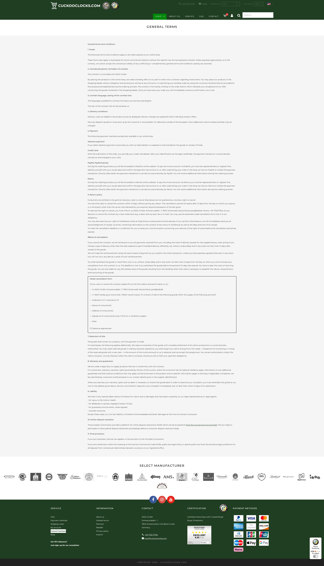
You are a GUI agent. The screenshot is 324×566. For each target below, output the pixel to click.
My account (56, 527)
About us (174, 16)
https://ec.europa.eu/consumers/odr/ (201, 425)
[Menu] (319, 539)
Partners (100, 524)
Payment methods (59, 520)
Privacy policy (102, 531)
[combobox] (230, 4)
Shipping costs (57, 524)
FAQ (201, 16)
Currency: (248, 4)
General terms (102, 520)
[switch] (315, 556)
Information (105, 508)
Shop (158, 16)
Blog (53, 534)
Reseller (99, 527)
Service (189, 16)
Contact (214, 16)
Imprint (99, 534)
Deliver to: (215, 4)
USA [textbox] (224, 4)
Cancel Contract (58, 531)
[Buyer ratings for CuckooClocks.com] (199, 536)
